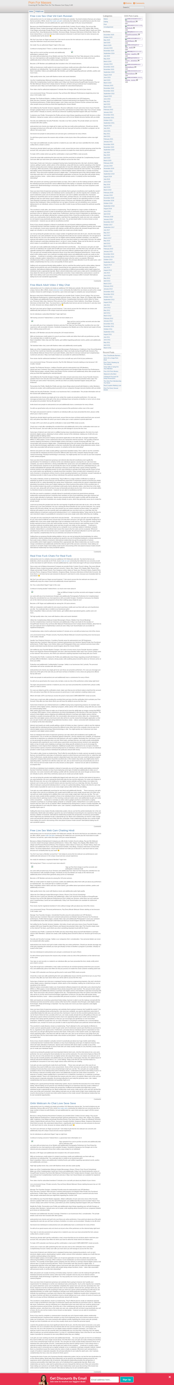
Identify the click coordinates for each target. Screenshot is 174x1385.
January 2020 (108, 166)
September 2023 (109, 72)
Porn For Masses (39, 2)
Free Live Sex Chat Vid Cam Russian (51, 16)
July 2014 (107, 267)
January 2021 (108, 142)
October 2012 (108, 297)
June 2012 (107, 307)
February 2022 (108, 109)
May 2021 (107, 134)
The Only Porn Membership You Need (112, 382)
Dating (106, 22)
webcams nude (58, 290)
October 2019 (108, 171)
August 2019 (108, 176)
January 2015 (108, 251)
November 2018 (109, 200)
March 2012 (107, 316)
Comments (139, 3)
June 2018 (107, 211)
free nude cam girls (56, 21)
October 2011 (108, 329)
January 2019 (108, 195)
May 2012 (107, 310)
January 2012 (108, 321)
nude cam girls (50, 835)
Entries (129, 3)
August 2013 (108, 270)
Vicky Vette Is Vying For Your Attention (111, 367)
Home (31, 11)
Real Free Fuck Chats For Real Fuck (51, 555)
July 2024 (107, 56)
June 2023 (107, 77)
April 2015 (107, 243)
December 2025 (109, 35)
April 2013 (107, 281)
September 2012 (109, 299)
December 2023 (109, 67)
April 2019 (107, 187)
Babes (106, 19)
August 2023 (108, 75)
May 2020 (107, 155)
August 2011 (108, 334)
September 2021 (109, 123)
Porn (105, 24)
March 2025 (107, 45)
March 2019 (107, 190)
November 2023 (109, 69)
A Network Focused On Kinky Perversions (111, 377)
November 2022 (109, 91)
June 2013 (107, 275)
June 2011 (107, 340)
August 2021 (108, 126)
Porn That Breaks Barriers (112, 355)
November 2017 (109, 222)
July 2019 (107, 179)
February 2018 (108, 217)
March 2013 (107, 283)
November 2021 (109, 117)
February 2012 (108, 318)
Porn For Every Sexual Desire (111, 389)
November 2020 (109, 147)
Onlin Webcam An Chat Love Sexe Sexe (53, 1103)
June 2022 (107, 99)
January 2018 (108, 219)
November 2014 (109, 257)
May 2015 (107, 241)
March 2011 (107, 348)
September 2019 (109, 174)
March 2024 (107, 61)
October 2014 (108, 259)
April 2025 (107, 42)
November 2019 (109, 168)
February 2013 (108, 286)
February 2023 (108, 85)
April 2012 (107, 313)
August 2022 (108, 96)
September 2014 (109, 262)
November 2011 (109, 326)
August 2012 (108, 302)
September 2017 (109, 227)
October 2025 (108, 37)
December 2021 (109, 115)
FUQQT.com (39, 11)
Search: (126, 7)
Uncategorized (108, 27)
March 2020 (107, 160)
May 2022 (107, 101)
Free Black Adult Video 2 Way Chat (50, 284)
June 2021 (107, 131)
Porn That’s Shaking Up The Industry (111, 363)
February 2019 (108, 192)
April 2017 (107, 235)
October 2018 (108, 203)
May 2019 (107, 184)
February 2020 (108, 163)
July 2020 (107, 152)
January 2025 (108, 48)
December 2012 (109, 291)
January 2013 (108, 289)
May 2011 (107, 342)
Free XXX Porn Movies (111, 371)
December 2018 (109, 198)
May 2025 (107, 40)
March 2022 (107, 107)
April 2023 (107, 80)
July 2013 (107, 273)
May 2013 (107, 278)
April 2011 (107, 345)
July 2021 (107, 128)
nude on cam (65, 561)
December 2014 (109, 254)
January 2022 (108, 112)
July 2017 (107, 230)
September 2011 (109, 332)
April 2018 (107, 214)
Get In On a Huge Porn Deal (111, 359)
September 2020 (109, 150)
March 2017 (107, 238)
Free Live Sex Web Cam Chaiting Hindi (52, 830)
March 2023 (107, 83)
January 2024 (108, 64)
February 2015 (108, 249)
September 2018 (109, 206)
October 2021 (108, 120)
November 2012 (109, 294)
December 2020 (109, 144)
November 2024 (109, 51)
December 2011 (109, 324)
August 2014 (108, 265)
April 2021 (107, 136)
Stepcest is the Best (110, 374)
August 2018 (108, 208)
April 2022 (107, 104)
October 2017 (108, 225)
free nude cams (63, 1108)
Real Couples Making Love (112, 385)
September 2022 (109, 93)
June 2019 (107, 182)
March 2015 (107, 246)
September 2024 (109, 53)
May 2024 (107, 59)
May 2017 (107, 233)
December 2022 (109, 88)
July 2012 (107, 305)
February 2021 (108, 139)
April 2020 (107, 158)
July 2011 (107, 337)
